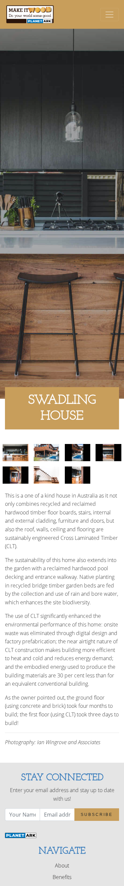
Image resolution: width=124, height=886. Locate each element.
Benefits (62, 877)
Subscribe (97, 814)
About (62, 865)
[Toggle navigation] (109, 14)
